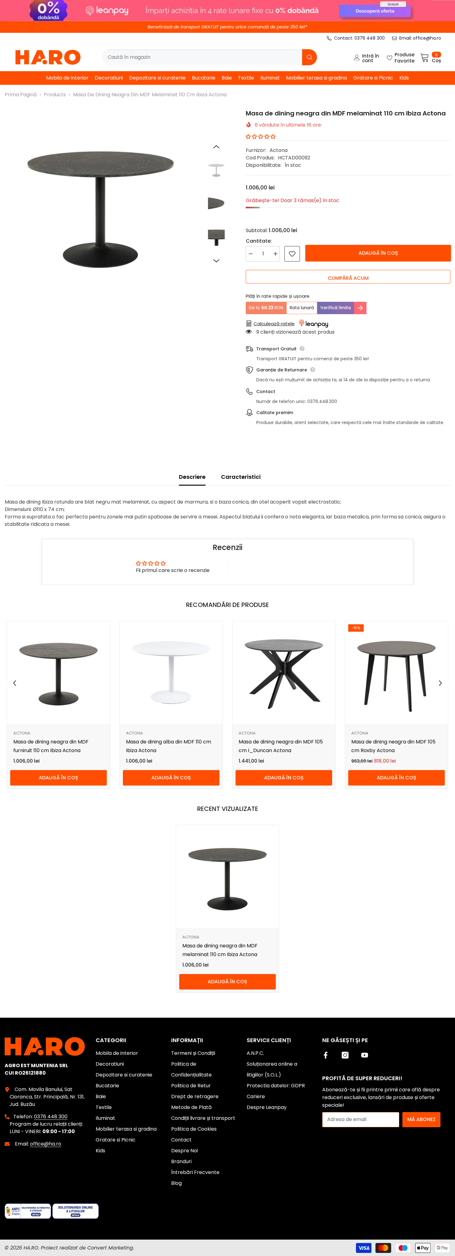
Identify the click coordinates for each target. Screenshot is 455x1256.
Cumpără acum (348, 278)
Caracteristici (241, 477)
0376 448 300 (369, 38)
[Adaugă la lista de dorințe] (292, 254)
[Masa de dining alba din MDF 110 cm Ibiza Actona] (171, 672)
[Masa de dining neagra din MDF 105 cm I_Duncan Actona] (283, 672)
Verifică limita (335, 308)
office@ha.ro (427, 38)
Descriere (192, 477)
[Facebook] (325, 1055)
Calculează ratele (274, 323)
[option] (101, 205)
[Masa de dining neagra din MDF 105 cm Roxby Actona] (396, 672)
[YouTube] (364, 1055)
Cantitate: (259, 241)
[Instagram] (345, 1055)
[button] (216, 146)
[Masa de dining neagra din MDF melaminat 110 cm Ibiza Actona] (227, 876)
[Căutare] (209, 57)
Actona (279, 150)
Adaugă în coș (377, 253)
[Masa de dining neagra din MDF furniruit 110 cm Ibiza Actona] (58, 672)
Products (55, 94)
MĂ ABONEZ (421, 1119)
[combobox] (202, 57)
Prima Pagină (21, 94)
